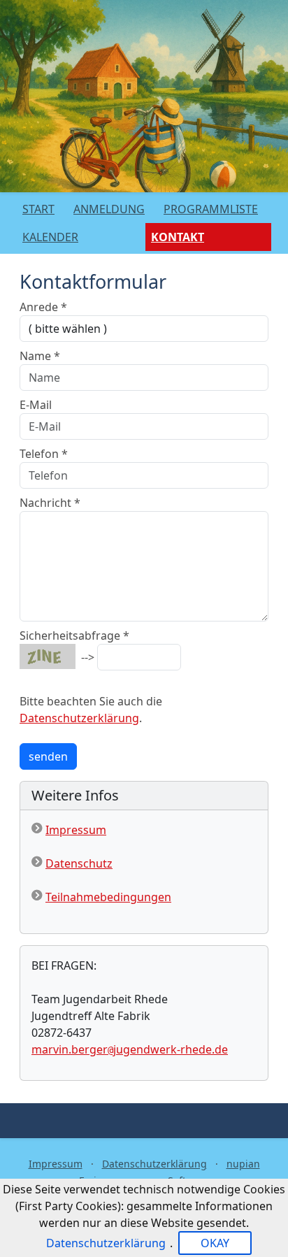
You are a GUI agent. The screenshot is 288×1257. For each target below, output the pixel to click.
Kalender (50, 237)
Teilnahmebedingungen (108, 897)
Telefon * (44, 453)
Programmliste (211, 209)
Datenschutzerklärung (79, 718)
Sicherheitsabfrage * (74, 635)
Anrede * (43, 307)
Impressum (75, 830)
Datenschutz (79, 863)
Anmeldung (109, 209)
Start (38, 209)
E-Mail (36, 404)
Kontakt (177, 237)
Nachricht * (50, 502)
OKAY (215, 1243)
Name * (40, 356)
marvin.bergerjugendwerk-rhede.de (129, 1049)
